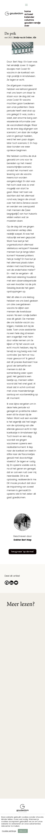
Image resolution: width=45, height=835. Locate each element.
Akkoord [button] (22, 831)
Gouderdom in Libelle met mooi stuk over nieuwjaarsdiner (19, 686)
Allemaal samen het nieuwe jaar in (22, 737)
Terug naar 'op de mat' (22, 551)
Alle (34, 38)
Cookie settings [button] (9, 831)
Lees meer (13, 660)
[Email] (16, 583)
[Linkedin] (11, 583)
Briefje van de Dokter (23, 38)
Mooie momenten (14, 614)
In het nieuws (16, 673)
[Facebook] (7, 583)
